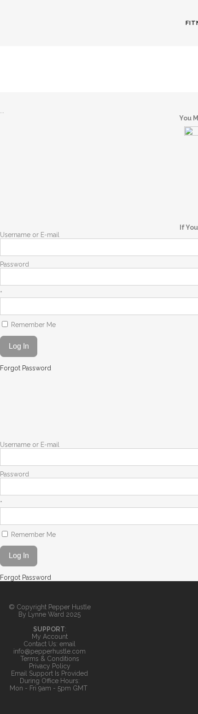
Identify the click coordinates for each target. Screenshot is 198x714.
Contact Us (39, 644)
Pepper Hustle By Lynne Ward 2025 (54, 610)
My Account (50, 636)
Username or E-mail (29, 234)
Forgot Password (25, 368)
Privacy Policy (49, 666)
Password (14, 264)
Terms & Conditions (49, 658)
